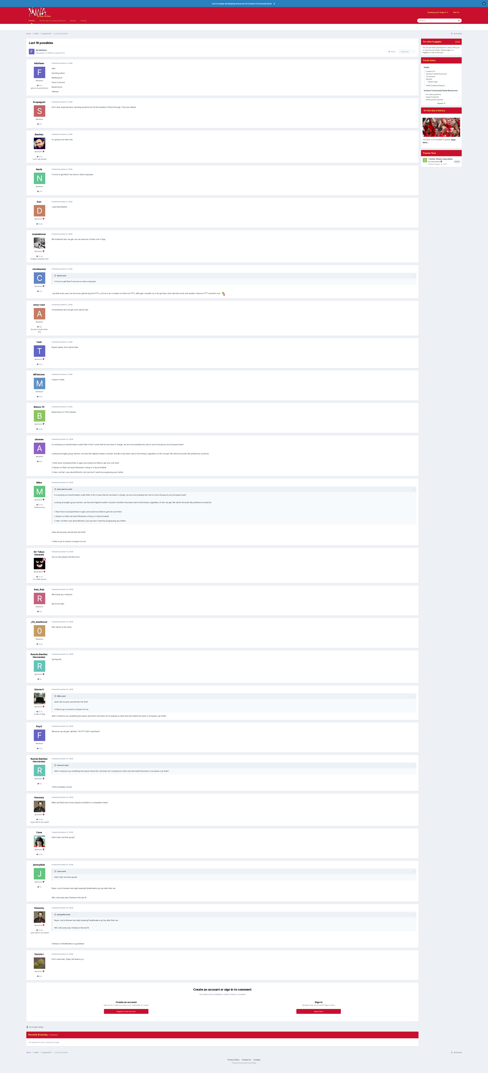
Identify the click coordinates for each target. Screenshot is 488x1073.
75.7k (40, 577)
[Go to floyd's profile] (39, 735)
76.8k (40, 819)
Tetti (39, 342)
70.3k (40, 256)
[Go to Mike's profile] (39, 491)
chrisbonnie (39, 269)
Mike (39, 482)
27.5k (40, 505)
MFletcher (39, 374)
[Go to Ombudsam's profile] (425, 160)
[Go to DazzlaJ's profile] (39, 963)
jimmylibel (39, 864)
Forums (32, 21)
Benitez (39, 134)
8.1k (40, 976)
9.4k (40, 157)
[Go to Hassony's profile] (39, 806)
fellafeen (43, 50)
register (426, 52)
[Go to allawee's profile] (39, 448)
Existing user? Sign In (437, 12)
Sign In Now (318, 1011)
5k (40, 679)
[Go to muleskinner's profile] (39, 243)
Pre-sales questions (433, 94)
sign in (449, 50)
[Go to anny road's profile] (39, 313)
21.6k (40, 854)
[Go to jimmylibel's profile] (39, 873)
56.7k (40, 712)
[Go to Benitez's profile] (39, 143)
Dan (39, 201)
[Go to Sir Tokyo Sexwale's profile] (39, 563)
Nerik (39, 169)
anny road (39, 304)
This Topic (449, 20)
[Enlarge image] (223, 293)
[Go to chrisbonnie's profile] (39, 278)
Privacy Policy (233, 1060)
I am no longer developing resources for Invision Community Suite (242, 4)
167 (40, 124)
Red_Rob (39, 589)
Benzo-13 (39, 407)
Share (392, 52)
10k (40, 327)
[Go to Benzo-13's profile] (39, 416)
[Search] (459, 21)
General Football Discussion (436, 74)
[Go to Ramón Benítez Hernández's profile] (39, 666)
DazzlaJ (39, 954)
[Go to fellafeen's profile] (31, 51)
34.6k (40, 429)
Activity (83, 21)
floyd (39, 726)
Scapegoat (39, 102)
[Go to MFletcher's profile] (39, 383)
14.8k (40, 644)
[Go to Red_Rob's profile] (39, 598)
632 (40, 85)
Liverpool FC (59, 53)
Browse (73, 21)
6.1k (40, 191)
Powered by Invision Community (244, 1063)
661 (40, 612)
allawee (39, 439)
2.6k (40, 364)
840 (40, 461)
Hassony (39, 797)
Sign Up (456, 12)
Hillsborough (432, 82)
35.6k (40, 224)
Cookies (256, 1060)
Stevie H (39, 689)
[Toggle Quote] (55, 276)
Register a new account (126, 1011)
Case (39, 832)
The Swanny (430, 76)
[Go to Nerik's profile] (39, 178)
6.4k (40, 748)
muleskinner (39, 234)
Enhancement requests (434, 100)
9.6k (40, 397)
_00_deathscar (39, 622)
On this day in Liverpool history (51, 21)
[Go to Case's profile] (39, 841)
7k (40, 887)
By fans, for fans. (44, 16)
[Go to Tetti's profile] (39, 351)
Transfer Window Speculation (440, 159)
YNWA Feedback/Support (435, 85)
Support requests (432, 97)
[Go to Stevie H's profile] (39, 698)
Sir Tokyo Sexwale (39, 553)
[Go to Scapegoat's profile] (39, 111)
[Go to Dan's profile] (39, 210)
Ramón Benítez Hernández (39, 655)
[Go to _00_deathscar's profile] (39, 631)
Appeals (429, 79)
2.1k (40, 291)
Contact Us (246, 1060)
